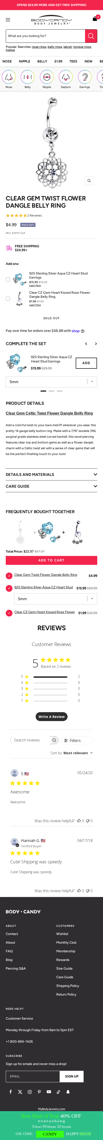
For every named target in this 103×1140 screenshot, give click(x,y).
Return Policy (66, 994)
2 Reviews (34, 215)
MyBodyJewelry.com (51, 1109)
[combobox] (72, 753)
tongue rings (82, 47)
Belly (42, 61)
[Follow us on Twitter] (20, 1092)
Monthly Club (66, 943)
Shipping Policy (67, 986)
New (88, 61)
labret (67, 47)
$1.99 (58, 61)
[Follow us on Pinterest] (39, 1092)
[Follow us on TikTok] (58, 1092)
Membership (65, 951)
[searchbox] (30, 740)
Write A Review (52, 716)
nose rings (39, 47)
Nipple (24, 61)
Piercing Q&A (16, 968)
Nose (7, 61)
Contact (12, 934)
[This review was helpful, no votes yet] (79, 820)
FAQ (9, 951)
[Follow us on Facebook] (10, 1092)
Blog (9, 960)
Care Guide (64, 977)
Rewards (62, 960)
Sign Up (71, 1076)
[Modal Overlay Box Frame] (51, 1125)
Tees (73, 61)
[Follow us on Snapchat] (68, 1092)
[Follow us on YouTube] (49, 1092)
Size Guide (64, 968)
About (10, 943)
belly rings (55, 47)
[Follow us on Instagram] (29, 1092)
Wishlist (62, 934)
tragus (10, 50)
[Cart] (94, 19)
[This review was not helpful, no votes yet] (87, 820)
